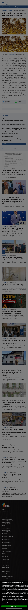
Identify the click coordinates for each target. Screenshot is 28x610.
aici (2, 592)
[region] (14, 595)
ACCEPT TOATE (14, 606)
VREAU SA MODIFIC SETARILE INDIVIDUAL (14, 608)
